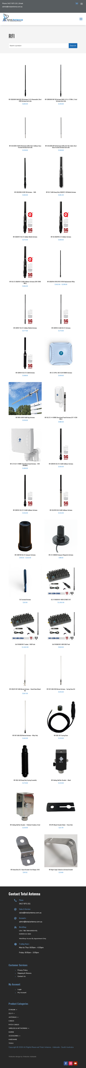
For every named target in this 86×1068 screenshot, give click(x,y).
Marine (11, 1032)
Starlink (12, 1010)
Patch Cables (14, 1025)
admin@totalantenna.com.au (12, 7)
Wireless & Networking (18, 1028)
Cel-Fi (11, 1013)
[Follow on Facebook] (66, 1063)
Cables (11, 1021)
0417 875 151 (12, 3)
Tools (11, 1043)
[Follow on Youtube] (75, 1063)
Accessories (13, 1036)
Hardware (13, 1039)
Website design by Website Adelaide (22, 1056)
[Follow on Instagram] (71, 1063)
